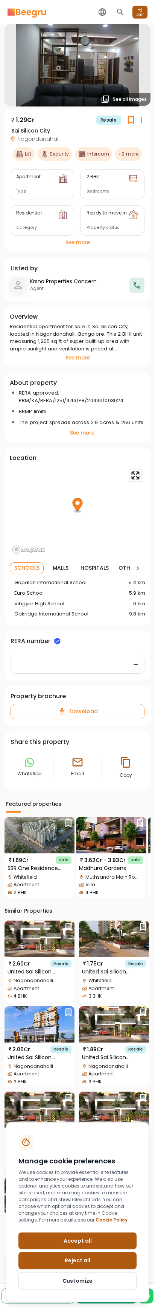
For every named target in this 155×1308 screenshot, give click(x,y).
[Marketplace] (27, 12)
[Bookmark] (68, 823)
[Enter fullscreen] (135, 475)
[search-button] (120, 12)
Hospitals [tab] (95, 568)
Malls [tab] (60, 568)
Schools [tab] (27, 568)
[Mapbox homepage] (28, 549)
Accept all (78, 1241)
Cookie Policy (112, 1220)
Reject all (77, 1260)
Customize (77, 1281)
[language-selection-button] (102, 12)
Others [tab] (129, 568)
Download (84, 711)
